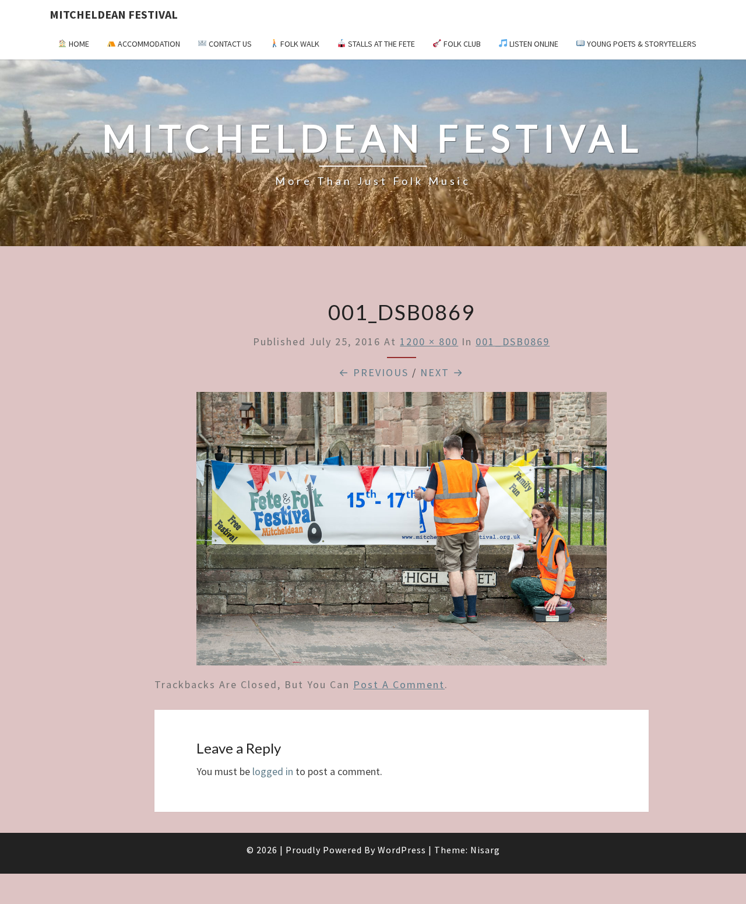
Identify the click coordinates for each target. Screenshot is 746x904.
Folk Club (461, 43)
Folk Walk (299, 43)
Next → (442, 372)
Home (78, 43)
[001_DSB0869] (401, 532)
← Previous (374, 372)
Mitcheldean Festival (114, 14)
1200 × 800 (429, 341)
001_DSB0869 (513, 341)
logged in (272, 771)
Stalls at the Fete (380, 43)
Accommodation (148, 43)
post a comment (399, 684)
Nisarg (485, 850)
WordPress (402, 850)
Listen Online (533, 43)
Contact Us (229, 43)
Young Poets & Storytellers (640, 43)
